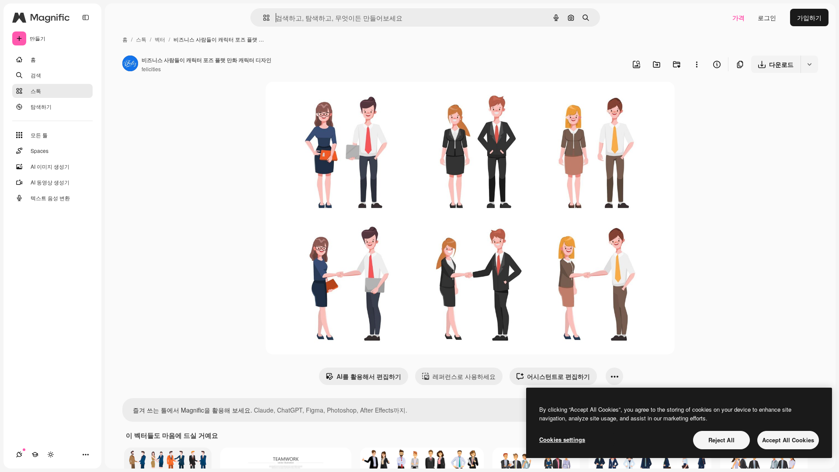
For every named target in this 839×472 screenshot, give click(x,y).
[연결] (19, 455)
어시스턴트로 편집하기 (558, 376)
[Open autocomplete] (263, 17)
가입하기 (809, 17)
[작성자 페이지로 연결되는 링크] (130, 64)
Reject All (721, 440)
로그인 (767, 17)
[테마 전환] (51, 455)
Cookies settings (562, 439)
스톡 (141, 39)
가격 (738, 17)
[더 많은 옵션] (696, 64)
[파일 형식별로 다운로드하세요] (809, 64)
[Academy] (35, 455)
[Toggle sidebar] (86, 17)
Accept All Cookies (788, 440)
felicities (151, 69)
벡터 (160, 39)
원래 (315, 98)
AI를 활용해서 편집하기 (368, 376)
